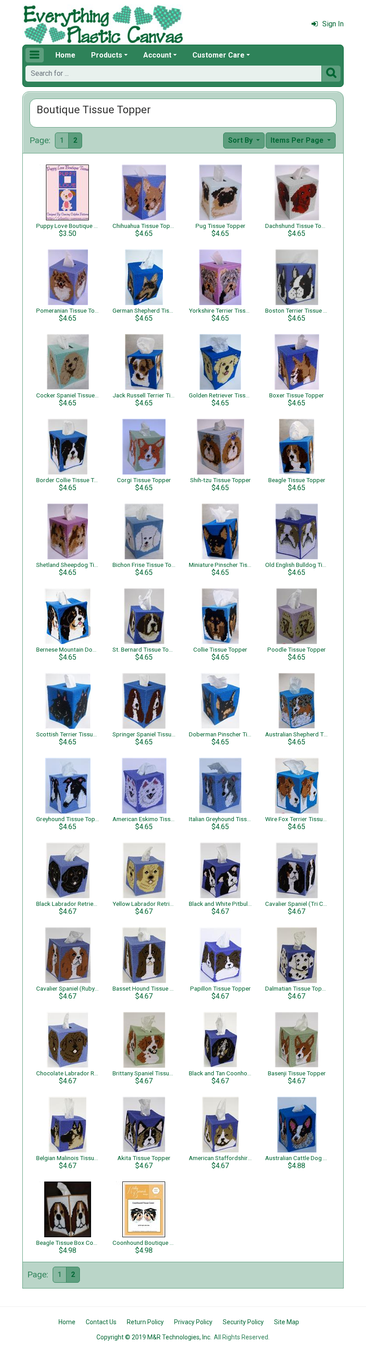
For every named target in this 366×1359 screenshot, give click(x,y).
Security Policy (243, 1322)
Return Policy (145, 1322)
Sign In (333, 24)
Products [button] (106, 55)
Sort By (241, 140)
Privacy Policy (193, 1322)
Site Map (286, 1322)
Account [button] (157, 55)
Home (65, 55)
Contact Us (101, 1322)
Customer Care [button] (218, 55)
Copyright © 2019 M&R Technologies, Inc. (154, 1337)
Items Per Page (297, 140)
